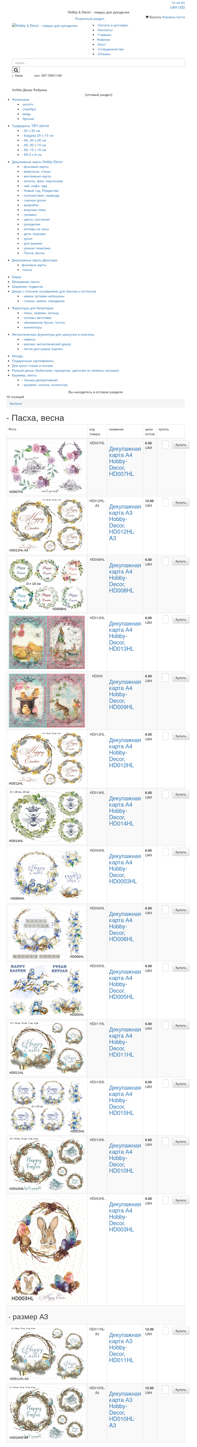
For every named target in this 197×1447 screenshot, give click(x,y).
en (183, 2)
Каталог (16, 403)
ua (178, 2)
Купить (181, 444)
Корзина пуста (173, 16)
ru (173, 2)
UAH (173, 7)
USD (181, 7)
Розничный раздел (89, 18)
